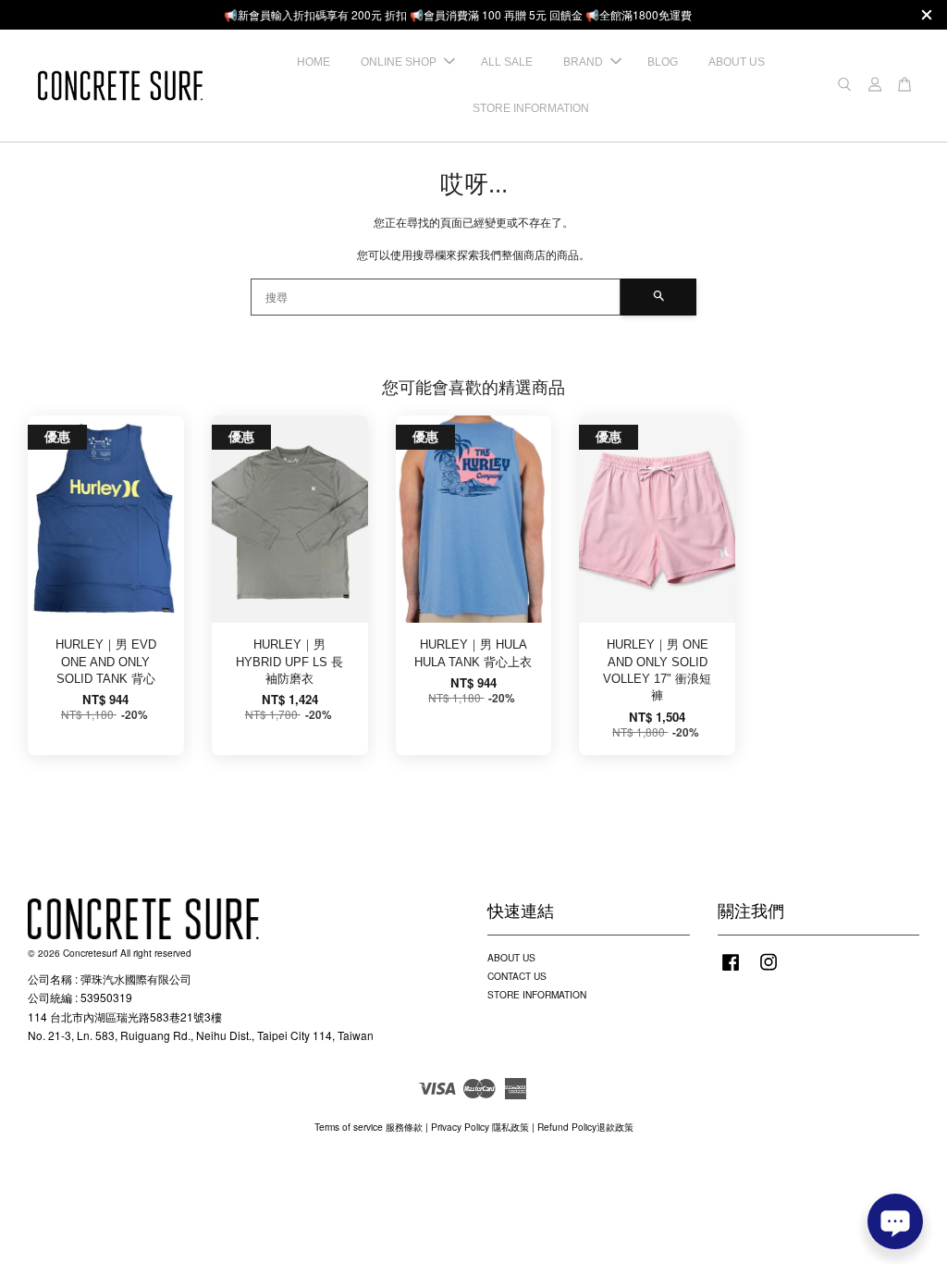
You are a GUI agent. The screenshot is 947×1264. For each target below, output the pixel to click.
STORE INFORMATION (531, 108)
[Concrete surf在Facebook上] (731, 971)
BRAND (583, 62)
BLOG (662, 62)
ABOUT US (736, 62)
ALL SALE (507, 62)
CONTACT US (517, 976)
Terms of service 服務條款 (368, 1127)
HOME (313, 62)
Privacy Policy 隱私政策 (480, 1127)
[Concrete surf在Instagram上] (768, 971)
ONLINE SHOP (399, 62)
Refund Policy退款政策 (585, 1127)
